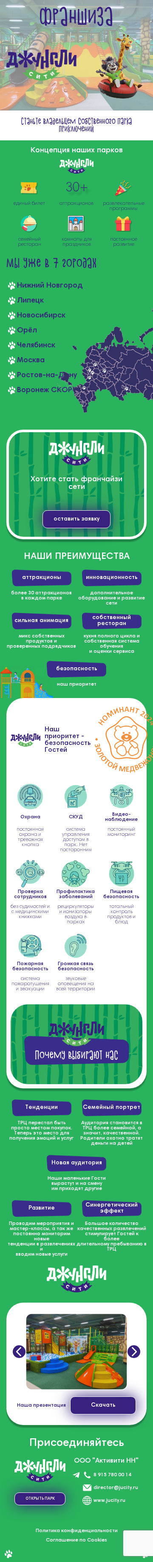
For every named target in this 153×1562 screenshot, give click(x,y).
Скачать (103, 1405)
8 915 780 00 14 (112, 1475)
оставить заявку (76, 519)
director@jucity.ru (116, 1487)
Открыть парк (40, 1499)
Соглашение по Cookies (76, 1540)
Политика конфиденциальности (77, 1530)
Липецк (30, 301)
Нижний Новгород (50, 286)
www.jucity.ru (109, 1500)
